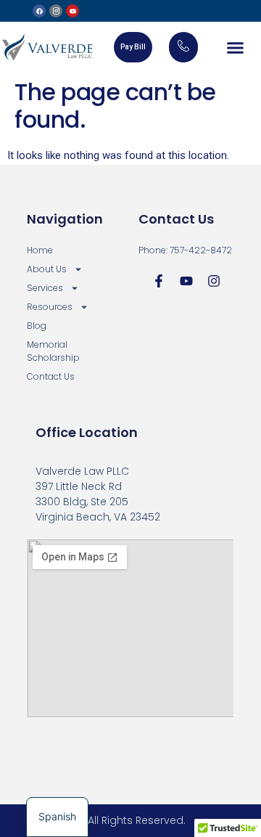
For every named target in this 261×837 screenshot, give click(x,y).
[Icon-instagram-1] (55, 10)
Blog (36, 325)
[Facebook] (39, 10)
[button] (235, 47)
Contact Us (51, 376)
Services (45, 288)
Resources (49, 307)
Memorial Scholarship (53, 351)
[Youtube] (72, 10)
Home (40, 250)
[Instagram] (213, 280)
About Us (47, 269)
